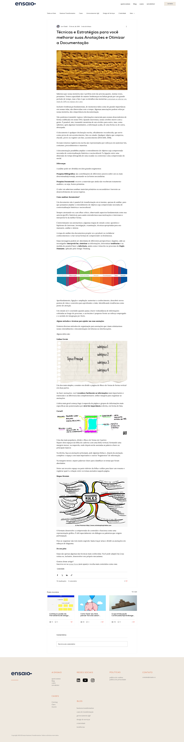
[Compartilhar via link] (71, 575)
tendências (81, 727)
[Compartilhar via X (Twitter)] (62, 575)
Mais (131, 13)
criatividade (81, 723)
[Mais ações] (126, 26)
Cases (81, 13)
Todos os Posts (51, 13)
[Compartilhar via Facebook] (57, 575)
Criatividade (122, 13)
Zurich (54, 707)
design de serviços (83, 719)
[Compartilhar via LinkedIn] (67, 575)
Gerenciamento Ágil (92, 13)
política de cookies (116, 677)
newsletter (55, 685)
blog (53, 681)
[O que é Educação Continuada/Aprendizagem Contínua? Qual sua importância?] (123, 603)
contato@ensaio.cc (149, 677)
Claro (53, 704)
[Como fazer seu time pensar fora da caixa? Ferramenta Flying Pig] (92, 603)
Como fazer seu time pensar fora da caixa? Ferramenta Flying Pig (90, 615)
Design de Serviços (109, 13)
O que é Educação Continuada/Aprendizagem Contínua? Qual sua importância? (122, 615)
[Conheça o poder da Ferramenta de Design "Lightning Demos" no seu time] (61, 603)
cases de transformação (85, 712)
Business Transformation (67, 13)
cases (53, 683)
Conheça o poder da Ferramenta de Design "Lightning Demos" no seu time (60, 615)
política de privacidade (118, 679)
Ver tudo (134, 592)
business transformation (85, 708)
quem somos (56, 679)
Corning (55, 702)
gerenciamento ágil (83, 716)
